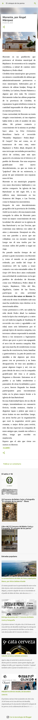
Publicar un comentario (12, 464)
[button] (4, 27)
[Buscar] (35, 3)
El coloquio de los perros (15, 3)
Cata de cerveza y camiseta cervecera (15, 656)
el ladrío (6, 448)
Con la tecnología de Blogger (20, 717)
